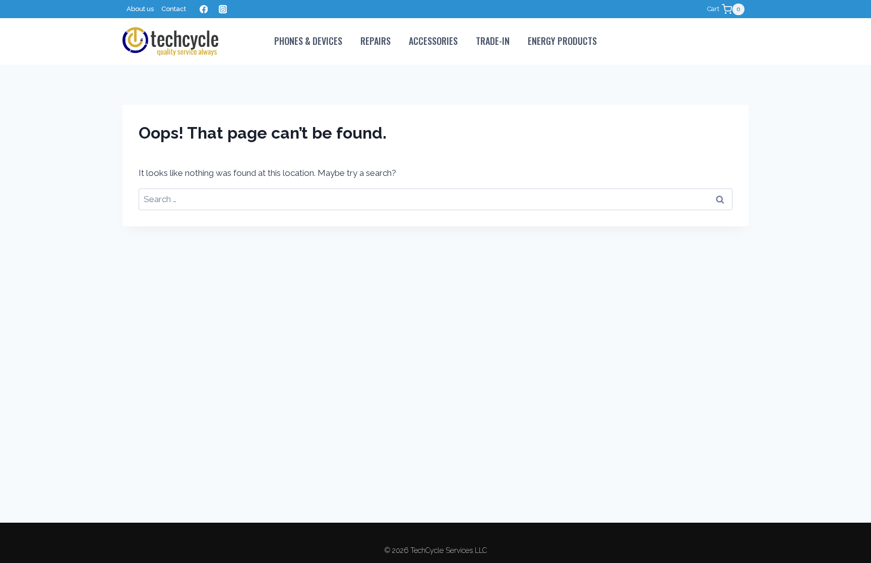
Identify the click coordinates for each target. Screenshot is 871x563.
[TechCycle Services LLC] (170, 41)
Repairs (375, 40)
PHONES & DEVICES (308, 40)
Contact (173, 9)
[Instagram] (222, 9)
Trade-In (493, 40)
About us (140, 9)
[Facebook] (203, 9)
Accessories (433, 40)
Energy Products (562, 40)
